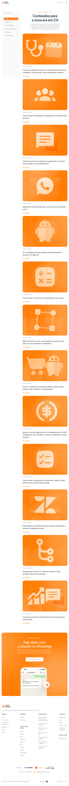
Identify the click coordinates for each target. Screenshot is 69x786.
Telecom (22, 747)
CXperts (4, 732)
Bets (21, 744)
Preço (3, 729)
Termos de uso (63, 725)
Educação (22, 739)
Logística (22, 750)
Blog (60, 720)
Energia (22, 755)
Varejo (21, 731)
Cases (60, 722)
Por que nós (5, 720)
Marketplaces (23, 752)
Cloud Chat (23, 720)
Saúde (21, 742)
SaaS (21, 736)
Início (3, 717)
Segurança (4, 727)
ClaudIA (22, 717)
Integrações (62, 717)
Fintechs (22, 734)
